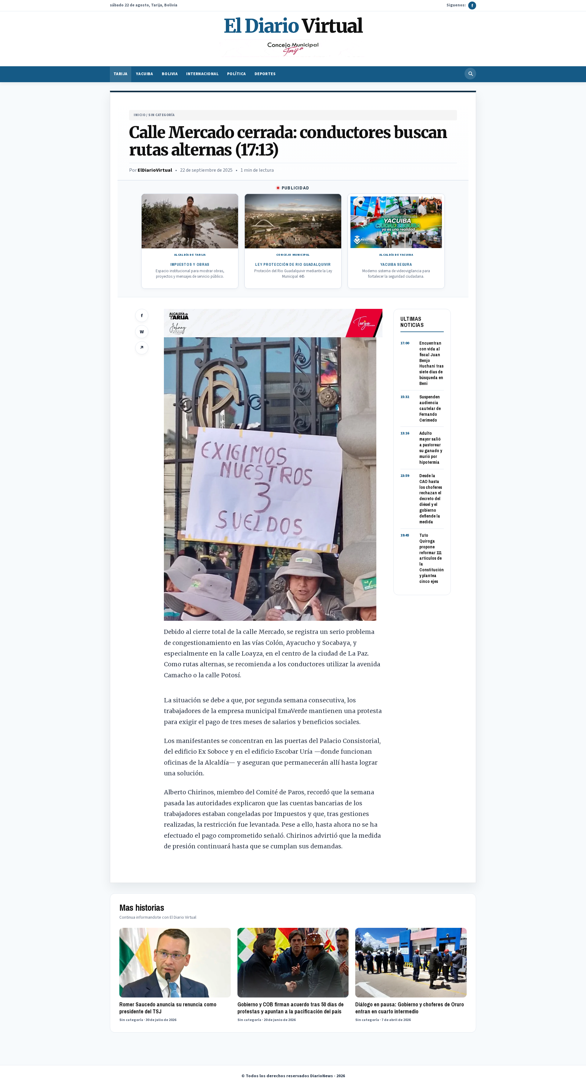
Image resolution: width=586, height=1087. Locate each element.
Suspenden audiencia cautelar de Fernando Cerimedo (430, 408)
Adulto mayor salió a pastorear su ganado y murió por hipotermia (430, 447)
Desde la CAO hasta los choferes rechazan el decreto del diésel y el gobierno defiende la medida (430, 499)
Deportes (265, 74)
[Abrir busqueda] (470, 73)
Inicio (139, 115)
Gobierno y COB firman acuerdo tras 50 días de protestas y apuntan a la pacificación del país (290, 1008)
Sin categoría (161, 115)
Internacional (202, 74)
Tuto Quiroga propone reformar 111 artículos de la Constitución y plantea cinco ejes (431, 558)
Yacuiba (144, 74)
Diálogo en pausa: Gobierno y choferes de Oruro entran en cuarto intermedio (409, 1008)
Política (236, 74)
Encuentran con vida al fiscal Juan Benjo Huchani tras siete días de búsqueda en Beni (431, 363)
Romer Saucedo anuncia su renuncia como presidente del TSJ (167, 1008)
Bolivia (170, 74)
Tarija (121, 74)
